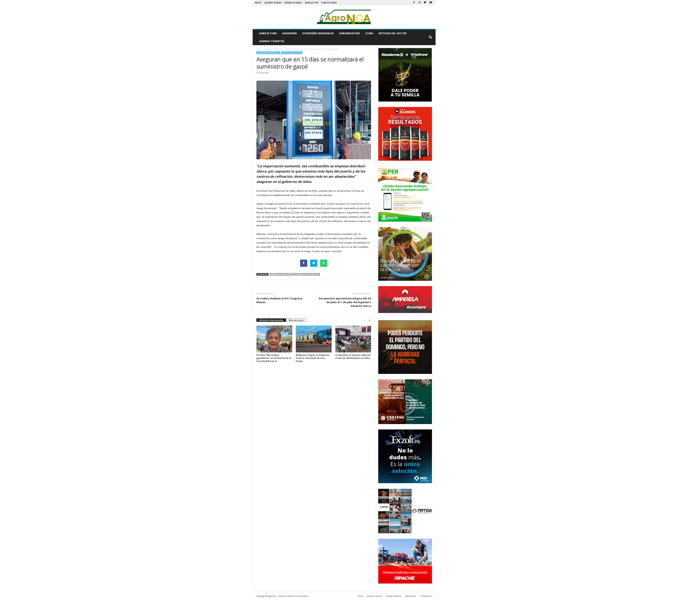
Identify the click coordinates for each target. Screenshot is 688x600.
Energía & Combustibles (282, 274)
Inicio (258, 2)
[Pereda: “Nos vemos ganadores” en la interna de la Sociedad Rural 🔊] (274, 339)
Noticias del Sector (393, 33)
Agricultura (268, 33)
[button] (430, 37)
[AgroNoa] (344, 17)
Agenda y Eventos (271, 41)
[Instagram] (419, 2)
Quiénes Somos (272, 2)
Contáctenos (329, 2)
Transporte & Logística (307, 274)
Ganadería (289, 33)
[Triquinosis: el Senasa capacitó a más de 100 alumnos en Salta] (353, 339)
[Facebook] (414, 2)
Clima (369, 33)
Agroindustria (349, 33)
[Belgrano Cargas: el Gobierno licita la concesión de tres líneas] (314, 339)
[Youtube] (431, 2)
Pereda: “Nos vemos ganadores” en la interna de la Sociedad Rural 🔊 (273, 358)
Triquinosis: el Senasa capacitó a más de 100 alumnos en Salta (353, 356)
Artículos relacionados (271, 320)
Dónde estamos (293, 2)
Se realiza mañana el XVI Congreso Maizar (279, 300)
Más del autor (296, 320)
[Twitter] (425, 2)
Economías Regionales (318, 33)
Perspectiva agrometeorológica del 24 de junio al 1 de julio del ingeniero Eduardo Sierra (345, 302)
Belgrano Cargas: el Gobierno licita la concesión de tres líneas (312, 358)
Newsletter (311, 2)
